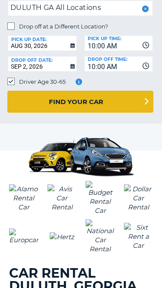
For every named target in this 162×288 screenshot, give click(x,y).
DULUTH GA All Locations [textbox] (55, 7)
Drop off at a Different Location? (63, 26)
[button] (144, 8)
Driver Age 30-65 (42, 81)
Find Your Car (76, 102)
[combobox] (119, 43)
